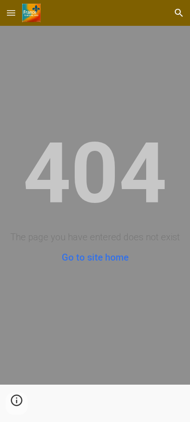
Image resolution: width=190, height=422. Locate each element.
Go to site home (95, 257)
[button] (11, 12)
